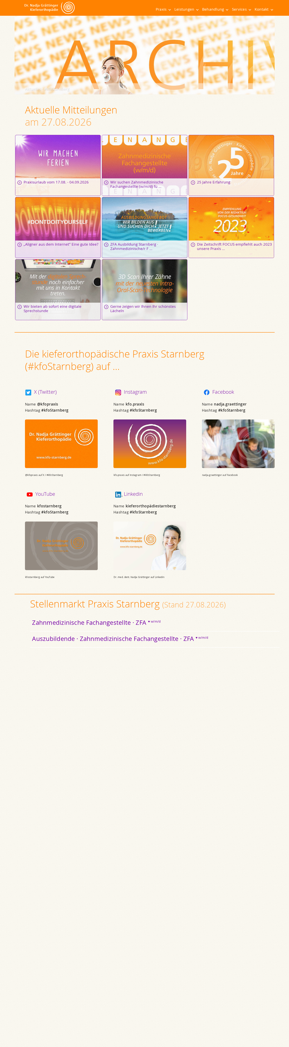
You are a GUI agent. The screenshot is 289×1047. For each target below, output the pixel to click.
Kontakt (262, 9)
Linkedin (133, 493)
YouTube (45, 493)
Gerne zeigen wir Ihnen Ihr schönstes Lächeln (144, 289)
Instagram (135, 391)
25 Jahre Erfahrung (231, 165)
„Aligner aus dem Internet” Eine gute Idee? (57, 227)
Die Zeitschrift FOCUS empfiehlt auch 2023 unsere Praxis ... (231, 227)
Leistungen (184, 9)
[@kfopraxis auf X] (28, 392)
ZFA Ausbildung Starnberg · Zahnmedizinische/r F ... (144, 227)
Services (239, 9)
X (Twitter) (45, 391)
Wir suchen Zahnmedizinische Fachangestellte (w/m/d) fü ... (144, 165)
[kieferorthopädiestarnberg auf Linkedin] (118, 494)
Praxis (161, 9)
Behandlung (213, 9)
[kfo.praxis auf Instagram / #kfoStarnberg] (118, 392)
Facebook (223, 391)
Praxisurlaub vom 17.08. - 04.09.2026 (57, 165)
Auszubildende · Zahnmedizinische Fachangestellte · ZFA (120, 638)
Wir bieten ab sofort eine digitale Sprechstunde (57, 289)
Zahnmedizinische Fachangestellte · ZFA (96, 622)
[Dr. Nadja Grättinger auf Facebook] (206, 392)
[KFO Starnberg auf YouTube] (29, 494)
